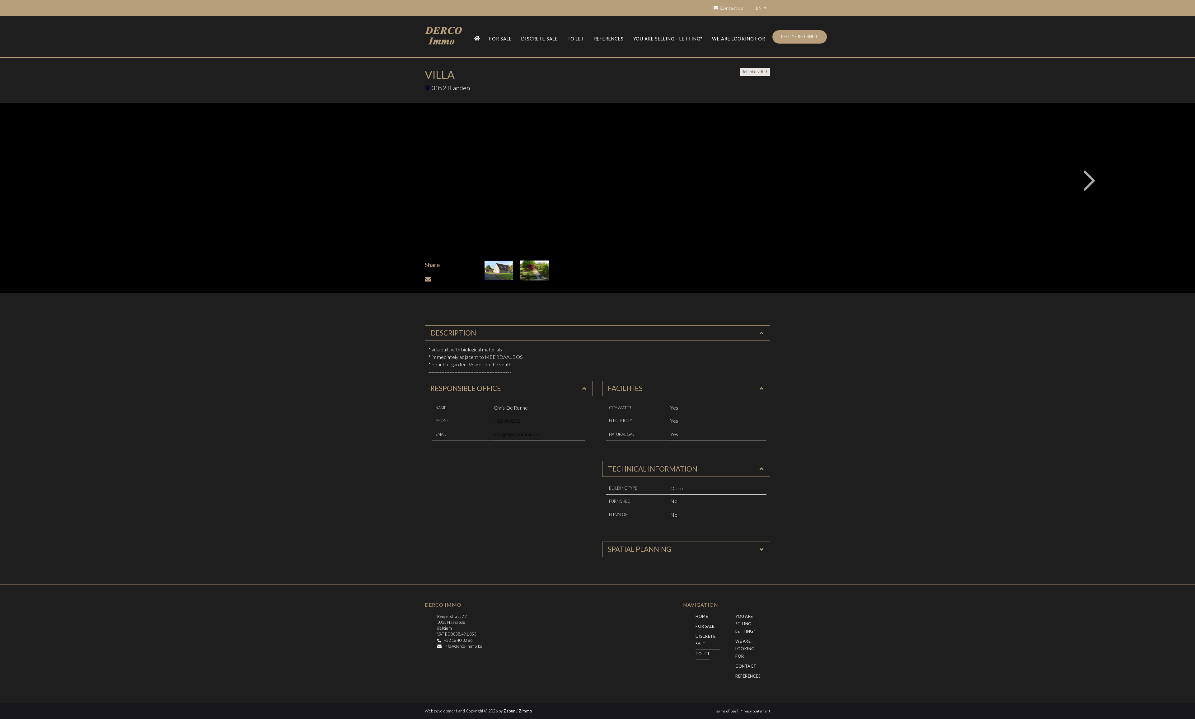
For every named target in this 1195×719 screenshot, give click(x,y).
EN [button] (759, 8)
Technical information (652, 469)
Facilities (625, 388)
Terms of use (726, 710)
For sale (500, 38)
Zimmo (525, 710)
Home (702, 616)
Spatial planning (639, 549)
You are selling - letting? (668, 38)
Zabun (509, 710)
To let (575, 38)
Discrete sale (539, 38)
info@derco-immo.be (517, 434)
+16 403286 (507, 421)
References (609, 38)
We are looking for (738, 38)
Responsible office (465, 388)
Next (1089, 181)
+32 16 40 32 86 (458, 640)
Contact (745, 666)
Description (453, 333)
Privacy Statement (754, 710)
